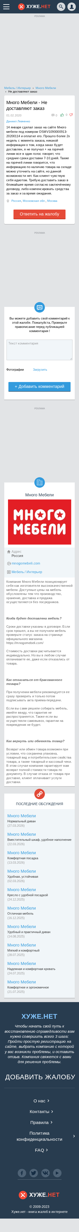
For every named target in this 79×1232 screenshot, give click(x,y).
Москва (52, 200)
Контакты (39, 1111)
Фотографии (15, 369)
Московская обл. (34, 200)
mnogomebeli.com (26, 563)
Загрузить (40, 369)
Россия (16, 200)
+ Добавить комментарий (39, 386)
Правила (39, 1122)
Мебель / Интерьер (27, 572)
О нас (39, 1100)
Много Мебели (21, 816)
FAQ (39, 1150)
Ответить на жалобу (39, 214)
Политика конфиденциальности (39, 1136)
